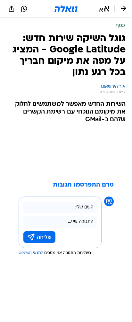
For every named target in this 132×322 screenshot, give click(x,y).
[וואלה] (66, 8)
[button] (104, 9)
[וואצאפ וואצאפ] (24, 8)
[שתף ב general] (11, 8)
